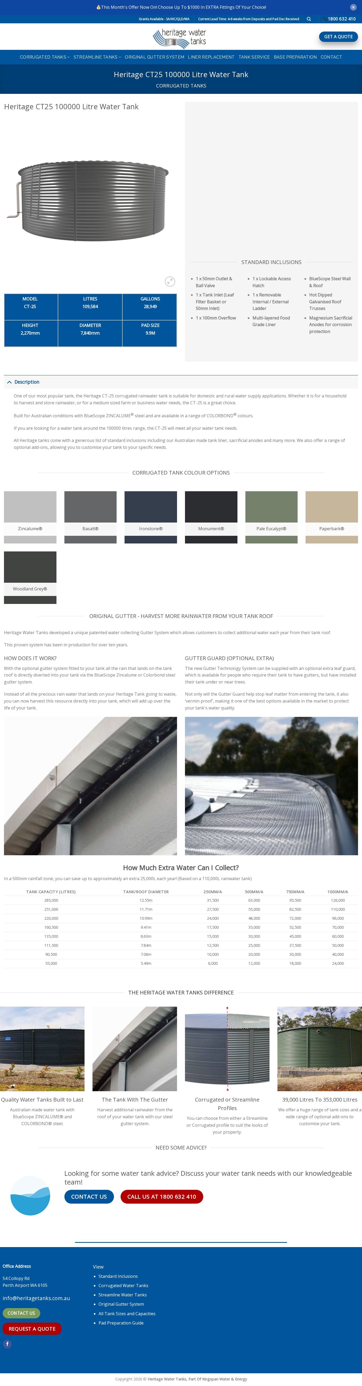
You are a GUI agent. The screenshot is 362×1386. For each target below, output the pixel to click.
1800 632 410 (342, 19)
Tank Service (254, 57)
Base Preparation (295, 57)
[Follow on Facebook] (7, 1344)
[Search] (309, 19)
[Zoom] (170, 282)
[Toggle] (9, 381)
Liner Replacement (211, 57)
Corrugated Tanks (43, 57)
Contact (331, 57)
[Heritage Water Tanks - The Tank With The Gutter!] (180, 36)
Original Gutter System (154, 57)
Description (27, 382)
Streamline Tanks (96, 57)
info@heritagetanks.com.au (36, 1298)
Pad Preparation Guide (121, 1323)
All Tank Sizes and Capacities (127, 1314)
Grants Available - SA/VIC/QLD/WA (164, 19)
